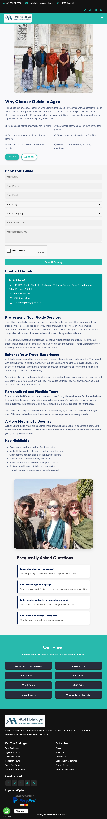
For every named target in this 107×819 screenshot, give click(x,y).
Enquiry (12, 157)
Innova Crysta (78, 666)
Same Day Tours (12, 765)
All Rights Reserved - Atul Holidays (53, 814)
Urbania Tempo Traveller (78, 695)
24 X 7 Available (67, 3)
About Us (29, 157)
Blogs (58, 748)
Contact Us (61, 756)
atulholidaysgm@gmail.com (41, 3)
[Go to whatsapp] (6, 810)
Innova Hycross (28, 675)
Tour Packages (12, 748)
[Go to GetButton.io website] (6, 816)
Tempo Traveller (28, 695)
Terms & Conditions (65, 769)
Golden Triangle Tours (15, 769)
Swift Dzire (78, 685)
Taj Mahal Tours (12, 752)
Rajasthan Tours (12, 760)
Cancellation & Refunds (66, 760)
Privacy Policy (62, 765)
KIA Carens (78, 675)
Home (6, 20)
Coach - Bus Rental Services (28, 666)
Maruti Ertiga (28, 685)
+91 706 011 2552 (13, 3)
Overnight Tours (12, 756)
